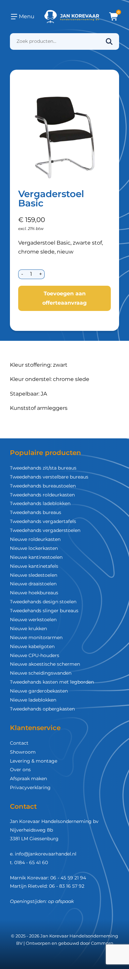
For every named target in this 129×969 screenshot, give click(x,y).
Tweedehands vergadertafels (43, 521)
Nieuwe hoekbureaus (34, 593)
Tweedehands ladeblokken (40, 503)
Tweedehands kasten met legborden (52, 682)
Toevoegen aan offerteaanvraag (64, 298)
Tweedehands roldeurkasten (42, 495)
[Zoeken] (109, 41)
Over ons (20, 770)
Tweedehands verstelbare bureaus (49, 477)
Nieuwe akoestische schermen (45, 664)
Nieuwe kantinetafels (34, 566)
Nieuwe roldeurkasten (35, 539)
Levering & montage (33, 761)
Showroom (23, 752)
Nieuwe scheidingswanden (40, 673)
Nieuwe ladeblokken (33, 700)
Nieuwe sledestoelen (33, 575)
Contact (19, 743)
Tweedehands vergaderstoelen (45, 530)
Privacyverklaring (30, 787)
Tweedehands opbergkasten (42, 709)
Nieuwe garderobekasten (39, 691)
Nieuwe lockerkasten (34, 548)
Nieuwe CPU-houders (34, 655)
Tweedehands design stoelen (43, 602)
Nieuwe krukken (28, 629)
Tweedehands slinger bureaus (44, 611)
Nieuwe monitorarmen (36, 637)
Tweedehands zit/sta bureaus (43, 468)
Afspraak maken (28, 779)
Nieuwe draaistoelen (33, 584)
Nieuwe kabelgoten (32, 646)
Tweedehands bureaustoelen (43, 486)
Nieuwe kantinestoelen (36, 557)
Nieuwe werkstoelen (33, 620)
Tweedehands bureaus (35, 512)
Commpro (102, 943)
